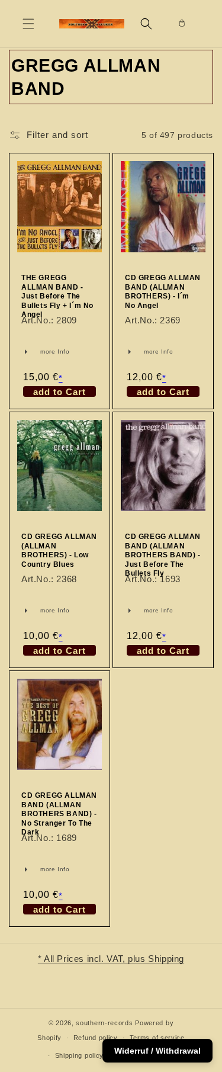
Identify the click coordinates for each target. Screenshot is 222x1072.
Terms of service (157, 1037)
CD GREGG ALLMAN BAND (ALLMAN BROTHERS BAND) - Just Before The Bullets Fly (163, 554)
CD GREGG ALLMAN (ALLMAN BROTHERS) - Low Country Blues (59, 550)
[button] (28, 23)
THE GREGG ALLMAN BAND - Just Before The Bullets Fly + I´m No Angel (57, 296)
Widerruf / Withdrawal (157, 1050)
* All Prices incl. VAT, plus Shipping (111, 959)
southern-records (104, 1022)
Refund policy (95, 1037)
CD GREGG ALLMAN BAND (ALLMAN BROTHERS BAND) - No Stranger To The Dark (59, 813)
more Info (37, 351)
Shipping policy (79, 1055)
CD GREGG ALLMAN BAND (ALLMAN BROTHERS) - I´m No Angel (163, 292)
